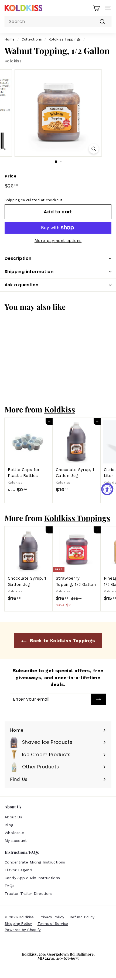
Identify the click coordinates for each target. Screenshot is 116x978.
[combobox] (58, 21)
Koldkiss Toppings (65, 39)
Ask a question (22, 285)
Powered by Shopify (23, 930)
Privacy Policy (51, 917)
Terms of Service (52, 924)
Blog (9, 825)
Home (10, 39)
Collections (32, 39)
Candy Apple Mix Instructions (32, 878)
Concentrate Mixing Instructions (35, 862)
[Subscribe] (98, 699)
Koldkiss (13, 61)
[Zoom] (93, 149)
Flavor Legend (18, 870)
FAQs (10, 885)
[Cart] (96, 8)
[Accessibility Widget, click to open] (107, 489)
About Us (13, 817)
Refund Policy (82, 917)
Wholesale (14, 833)
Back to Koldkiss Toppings (62, 640)
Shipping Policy (18, 924)
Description (18, 258)
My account (16, 840)
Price (10, 176)
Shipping (12, 200)
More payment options (58, 240)
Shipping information (29, 271)
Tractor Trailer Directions (29, 893)
